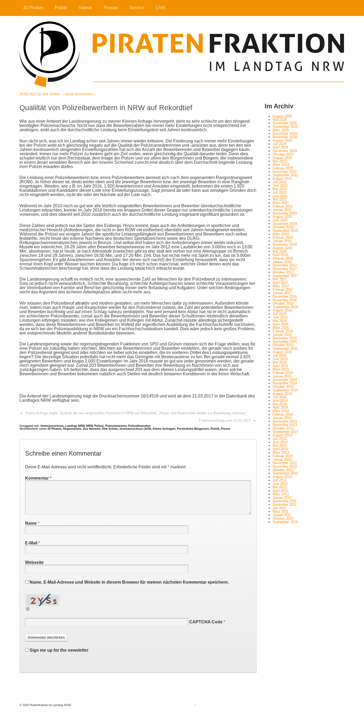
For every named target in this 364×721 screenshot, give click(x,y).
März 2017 (281, 286)
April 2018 (280, 255)
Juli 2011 (279, 508)
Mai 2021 (280, 199)
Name (31, 523)
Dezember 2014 (285, 380)
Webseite (34, 562)
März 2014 (281, 411)
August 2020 (282, 217)
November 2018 (285, 244)
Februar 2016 (283, 331)
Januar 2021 (282, 210)
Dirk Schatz (51, 94)
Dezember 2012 (285, 463)
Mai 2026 (280, 120)
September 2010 (285, 522)
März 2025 (281, 130)
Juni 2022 (280, 186)
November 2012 (285, 466)
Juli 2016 (279, 314)
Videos (85, 7)
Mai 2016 (280, 321)
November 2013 (285, 425)
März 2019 (281, 234)
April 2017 (280, 283)
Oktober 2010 (283, 518)
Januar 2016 (282, 335)
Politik (61, 7)
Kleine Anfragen (164, 428)
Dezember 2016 (285, 296)
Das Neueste (91, 428)
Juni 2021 (280, 196)
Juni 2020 (280, 220)
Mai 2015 (280, 362)
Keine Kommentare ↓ (81, 94)
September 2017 (285, 276)
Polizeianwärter (116, 425)
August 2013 (282, 435)
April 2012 (280, 491)
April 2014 (280, 407)
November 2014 (285, 383)
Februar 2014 (283, 414)
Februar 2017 (283, 290)
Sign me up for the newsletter (58, 650)
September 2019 (285, 231)
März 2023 (281, 165)
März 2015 (281, 369)
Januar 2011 (282, 515)
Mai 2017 (280, 279)
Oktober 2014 (283, 387)
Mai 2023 (280, 161)
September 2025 (285, 127)
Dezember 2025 (285, 123)
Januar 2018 (282, 262)
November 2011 (285, 505)
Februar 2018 (283, 258)
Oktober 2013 (283, 428)
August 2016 (282, 310)
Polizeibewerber (139, 425)
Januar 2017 (282, 293)
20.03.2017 (28, 94)
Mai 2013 (280, 446)
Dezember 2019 (285, 224)
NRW (89, 425)
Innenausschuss (52, 425)
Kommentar (38, 478)
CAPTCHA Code (206, 622)
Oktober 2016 (283, 303)
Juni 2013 (280, 442)
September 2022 (285, 175)
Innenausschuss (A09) (135, 428)
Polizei (99, 425)
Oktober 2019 (283, 227)
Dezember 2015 (285, 338)
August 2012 (282, 477)
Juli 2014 (279, 397)
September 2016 (285, 307)
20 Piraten (33, 7)
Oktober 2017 (283, 272)
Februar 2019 (283, 238)
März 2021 (281, 203)
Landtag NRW (74, 425)
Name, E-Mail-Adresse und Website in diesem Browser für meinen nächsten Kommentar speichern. (129, 582)
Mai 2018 (280, 251)
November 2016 (285, 300)
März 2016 (281, 328)
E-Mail (31, 543)
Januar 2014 (282, 418)
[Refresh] (28, 609)
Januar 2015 (282, 376)
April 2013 (280, 449)
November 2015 (285, 342)
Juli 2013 (279, 439)
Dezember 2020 (285, 213)
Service (136, 7)
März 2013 (281, 453)
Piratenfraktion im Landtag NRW (50, 705)
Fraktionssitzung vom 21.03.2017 (224, 421)
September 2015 (285, 348)
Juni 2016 (280, 317)
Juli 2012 (279, 480)
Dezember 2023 (285, 151)
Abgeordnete (72, 428)
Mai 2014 (280, 404)
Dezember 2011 (285, 501)
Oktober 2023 (283, 154)
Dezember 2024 (285, 134)
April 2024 (280, 147)
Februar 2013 (283, 456)
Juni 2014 (280, 401)
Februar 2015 (283, 373)
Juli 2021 (279, 192)
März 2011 (281, 511)
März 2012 (281, 494)
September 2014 (285, 390)
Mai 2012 (280, 487)
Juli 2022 (279, 182)
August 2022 (282, 179)
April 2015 (280, 366)
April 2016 (280, 324)
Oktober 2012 (283, 470)
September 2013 (285, 432)
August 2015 (282, 352)
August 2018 (282, 248)
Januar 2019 (282, 241)
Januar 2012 (282, 498)
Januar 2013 (282, 459)
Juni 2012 (280, 484)
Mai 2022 (280, 189)
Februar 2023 (283, 168)
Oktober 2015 (283, 345)
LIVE (160, 7)
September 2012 (285, 473)
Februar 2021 (283, 206)
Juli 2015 (279, 355)
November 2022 (285, 172)
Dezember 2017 (285, 265)
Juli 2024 (279, 144)
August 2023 (282, 158)
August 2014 (282, 394)
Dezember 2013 (285, 421)
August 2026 (282, 116)
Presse (111, 7)
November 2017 (285, 269)
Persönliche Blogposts (193, 428)
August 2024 (282, 140)
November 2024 (285, 137)
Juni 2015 (280, 359)
